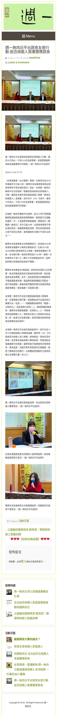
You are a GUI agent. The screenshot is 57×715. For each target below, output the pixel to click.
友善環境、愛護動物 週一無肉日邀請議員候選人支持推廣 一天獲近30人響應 (27, 669)
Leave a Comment (18, 62)
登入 (23, 561)
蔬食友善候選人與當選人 (28, 646)
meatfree (34, 57)
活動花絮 (24, 520)
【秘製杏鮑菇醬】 (30, 539)
